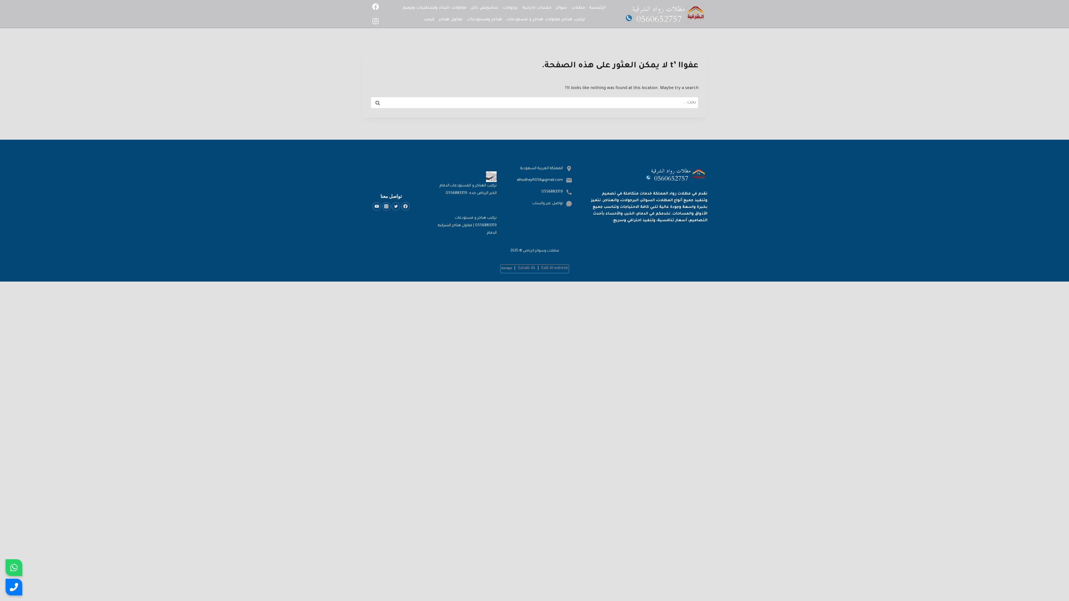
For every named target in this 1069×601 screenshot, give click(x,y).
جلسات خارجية (537, 8)
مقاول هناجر (450, 20)
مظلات (578, 8)
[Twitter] (396, 206)
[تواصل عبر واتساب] (14, 567)
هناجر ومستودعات (484, 20)
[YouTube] (376, 206)
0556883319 (552, 192)
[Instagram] (375, 21)
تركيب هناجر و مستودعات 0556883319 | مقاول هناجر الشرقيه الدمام (467, 225)
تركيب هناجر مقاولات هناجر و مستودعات (545, 20)
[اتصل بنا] (14, 587)
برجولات (510, 8)
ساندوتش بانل (484, 8)
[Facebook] (375, 6)
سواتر (561, 8)
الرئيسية (597, 8)
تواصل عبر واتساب (547, 203)
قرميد (429, 20)
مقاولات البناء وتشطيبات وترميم (435, 8)
